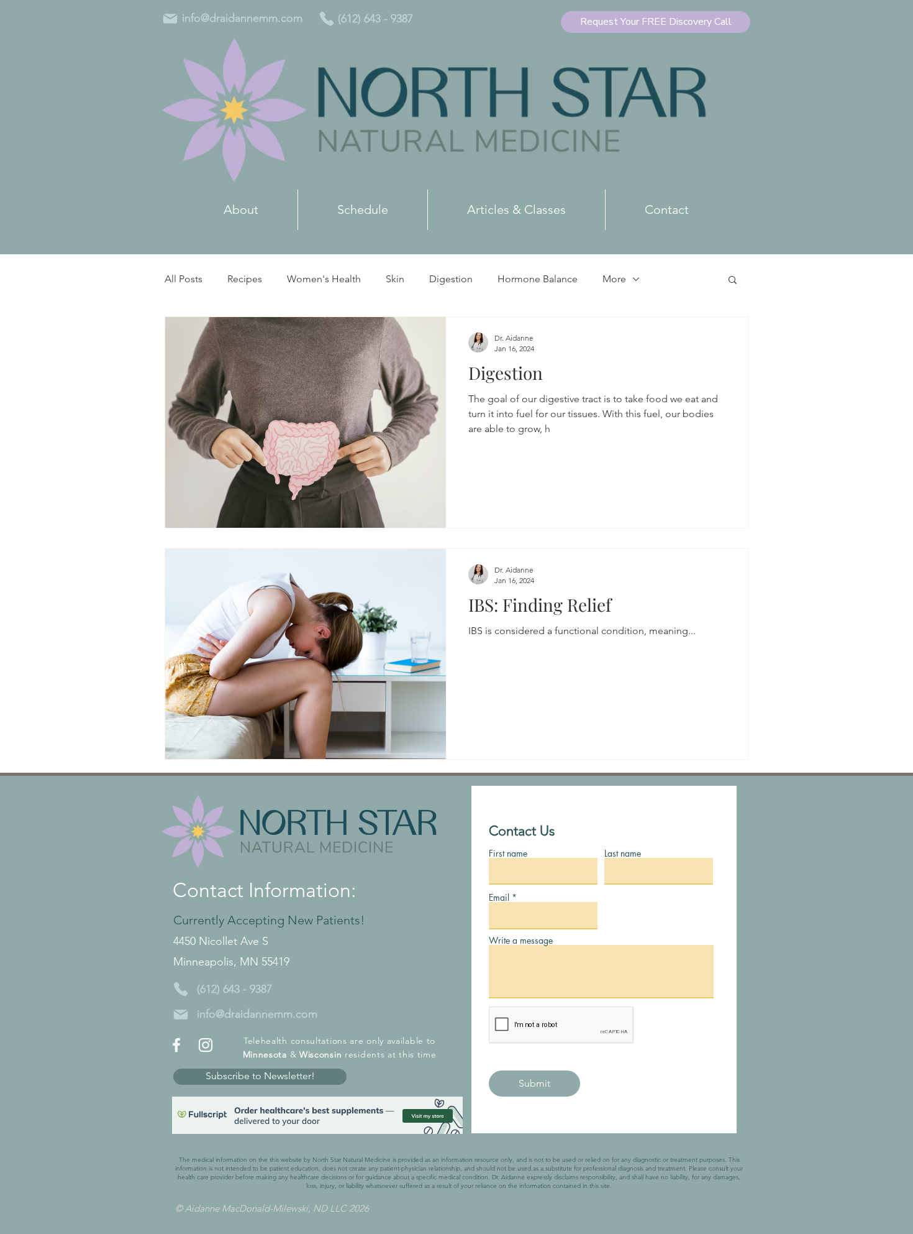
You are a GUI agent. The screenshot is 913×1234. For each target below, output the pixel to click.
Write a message (521, 940)
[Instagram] (205, 1045)
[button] (732, 280)
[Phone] (326, 18)
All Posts (183, 279)
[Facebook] (176, 1045)
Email (499, 897)
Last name (622, 853)
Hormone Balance (537, 279)
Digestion (451, 279)
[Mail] (170, 18)
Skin (395, 279)
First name (508, 853)
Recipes (244, 279)
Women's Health (324, 279)
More (614, 279)
